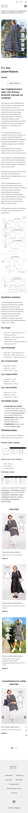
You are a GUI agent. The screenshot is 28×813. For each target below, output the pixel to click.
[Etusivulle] (4, 6)
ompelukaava (5, 499)
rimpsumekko (6, 501)
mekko (20, 494)
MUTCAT (13, 497)
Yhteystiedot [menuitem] (19, 780)
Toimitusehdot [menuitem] (9, 775)
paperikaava (15, 499)
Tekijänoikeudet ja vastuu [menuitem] (14, 788)
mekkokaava (5, 497)
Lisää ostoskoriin (14, 83)
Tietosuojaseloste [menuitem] (14, 784)
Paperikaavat (5, 490)
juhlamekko (5, 494)
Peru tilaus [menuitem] (14, 793)
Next (24, 717)
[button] (25, 6)
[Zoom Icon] (25, 21)
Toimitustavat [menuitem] (19, 775)
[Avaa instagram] (14, 802)
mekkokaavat (15, 490)
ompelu (19, 497)
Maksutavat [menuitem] (8, 780)
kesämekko (14, 494)
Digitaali (17, 808)
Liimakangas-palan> (18, 413)
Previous (3, 717)
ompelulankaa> (15, 426)
